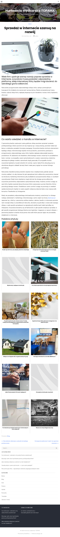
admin (36, 36)
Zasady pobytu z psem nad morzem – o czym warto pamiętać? (17, 465)
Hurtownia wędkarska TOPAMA (30, 10)
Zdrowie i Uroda (6, 499)
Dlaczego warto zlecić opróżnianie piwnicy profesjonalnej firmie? (18, 458)
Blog (30, 24)
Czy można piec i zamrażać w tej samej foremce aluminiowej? (17, 455)
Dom (3, 483)
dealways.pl (51, 198)
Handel (3, 489)
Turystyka (4, 496)
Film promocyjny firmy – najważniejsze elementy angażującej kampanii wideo (20, 468)
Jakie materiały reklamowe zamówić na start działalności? (16, 462)
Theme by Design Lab (36, 533)
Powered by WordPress (24, 533)
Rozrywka (4, 493)
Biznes (3, 476)
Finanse (3, 486)
